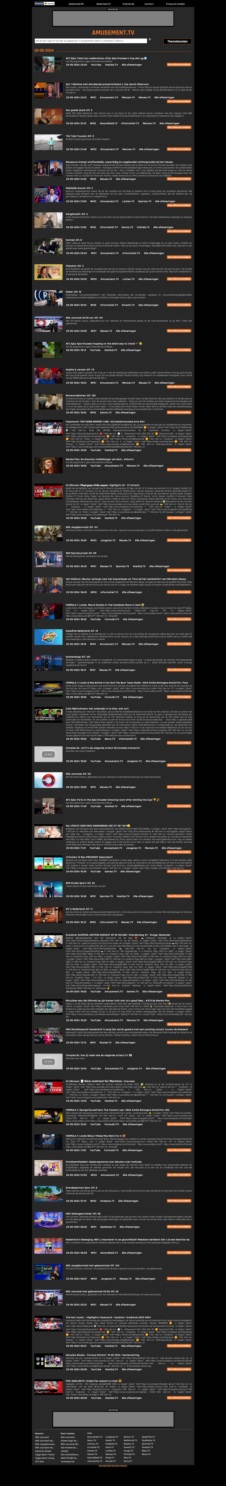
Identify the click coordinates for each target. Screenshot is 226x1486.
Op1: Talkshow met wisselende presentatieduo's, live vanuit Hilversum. (107, 84)
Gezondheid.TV (108, 123)
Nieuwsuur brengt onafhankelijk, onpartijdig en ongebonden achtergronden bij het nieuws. (120, 162)
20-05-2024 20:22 (76, 305)
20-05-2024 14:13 (76, 1042)
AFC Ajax (39, 1461)
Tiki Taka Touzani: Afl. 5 (80, 136)
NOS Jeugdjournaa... (45, 1444)
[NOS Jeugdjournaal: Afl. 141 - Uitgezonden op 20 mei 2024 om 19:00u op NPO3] (48, 540)
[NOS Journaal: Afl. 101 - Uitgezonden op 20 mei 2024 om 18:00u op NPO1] (48, 787)
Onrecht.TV (128, 305)
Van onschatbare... (70, 1454)
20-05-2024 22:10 (76, 123)
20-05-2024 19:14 (76, 350)
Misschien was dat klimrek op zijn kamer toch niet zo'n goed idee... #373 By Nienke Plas (118, 1000)
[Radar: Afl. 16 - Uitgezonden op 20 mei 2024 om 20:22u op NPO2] (48, 305)
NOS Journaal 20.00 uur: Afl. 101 (84, 318)
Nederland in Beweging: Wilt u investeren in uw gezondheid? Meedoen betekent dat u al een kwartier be (127, 1239)
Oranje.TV (128, 1450)
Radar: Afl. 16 (73, 292)
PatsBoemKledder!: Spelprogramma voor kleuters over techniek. (104, 1162)
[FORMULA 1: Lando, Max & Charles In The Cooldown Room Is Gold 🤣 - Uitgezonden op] (48, 618)
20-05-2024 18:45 (76, 592)
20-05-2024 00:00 (76, 1369)
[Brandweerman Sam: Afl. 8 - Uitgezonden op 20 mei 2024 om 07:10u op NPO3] (48, 1201)
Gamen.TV (110, 871)
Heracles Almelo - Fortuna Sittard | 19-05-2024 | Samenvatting (102, 1355)
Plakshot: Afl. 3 (75, 266)
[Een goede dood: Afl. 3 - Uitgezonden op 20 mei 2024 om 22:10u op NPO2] (48, 123)
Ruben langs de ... (69, 1440)
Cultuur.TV (92, 1443)
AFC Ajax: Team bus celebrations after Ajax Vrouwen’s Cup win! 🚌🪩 (106, 58)
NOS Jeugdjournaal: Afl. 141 (82, 527)
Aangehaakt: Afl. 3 (77, 214)
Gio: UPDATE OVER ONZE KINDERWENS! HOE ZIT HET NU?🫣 (98, 826)
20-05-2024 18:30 (76, 619)
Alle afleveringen (132, 65)
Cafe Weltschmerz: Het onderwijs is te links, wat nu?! (97, 708)
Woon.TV (146, 1454)
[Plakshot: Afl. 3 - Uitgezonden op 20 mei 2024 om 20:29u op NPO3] (48, 279)
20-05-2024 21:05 (76, 227)
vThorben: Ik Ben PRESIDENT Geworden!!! (89, 857)
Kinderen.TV (107, 1201)
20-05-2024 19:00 (76, 450)
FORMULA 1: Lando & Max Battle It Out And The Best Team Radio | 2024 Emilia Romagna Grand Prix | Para (127, 683)
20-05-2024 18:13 (76, 670)
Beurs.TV (110, 739)
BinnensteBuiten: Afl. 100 (81, 395)
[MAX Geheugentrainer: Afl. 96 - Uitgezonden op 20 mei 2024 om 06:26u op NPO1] (48, 1227)
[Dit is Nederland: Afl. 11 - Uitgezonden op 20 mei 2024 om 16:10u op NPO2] (48, 922)
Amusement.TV (109, 97)
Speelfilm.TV (148, 1436)
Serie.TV (128, 1461)
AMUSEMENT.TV (113, 33)
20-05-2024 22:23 (76, 97)
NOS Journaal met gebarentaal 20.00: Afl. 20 (92, 1291)
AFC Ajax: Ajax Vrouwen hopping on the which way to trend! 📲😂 (104, 343)
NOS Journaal (42, 1437)
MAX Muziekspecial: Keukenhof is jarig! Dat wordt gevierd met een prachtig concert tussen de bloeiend (127, 1029)
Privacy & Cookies (175, 4)
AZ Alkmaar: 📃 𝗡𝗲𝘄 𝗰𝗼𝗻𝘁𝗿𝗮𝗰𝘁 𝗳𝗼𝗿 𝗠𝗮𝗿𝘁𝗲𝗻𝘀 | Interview (100, 1081)
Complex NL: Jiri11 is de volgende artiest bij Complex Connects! (103, 748)
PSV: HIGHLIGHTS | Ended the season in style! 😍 (94, 1381)
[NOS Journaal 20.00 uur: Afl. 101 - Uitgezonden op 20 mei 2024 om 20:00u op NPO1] (48, 331)
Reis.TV (127, 1457)
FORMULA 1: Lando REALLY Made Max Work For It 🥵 (96, 1136)
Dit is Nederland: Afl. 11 (79, 909)
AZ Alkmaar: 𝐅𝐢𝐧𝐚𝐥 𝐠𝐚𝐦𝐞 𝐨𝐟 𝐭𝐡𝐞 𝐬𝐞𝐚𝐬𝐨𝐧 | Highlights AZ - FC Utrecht (103, 485)
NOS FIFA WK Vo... (69, 1458)
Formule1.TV (112, 619)
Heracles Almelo (43, 1451)
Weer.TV (146, 1450)
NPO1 (93, 97)
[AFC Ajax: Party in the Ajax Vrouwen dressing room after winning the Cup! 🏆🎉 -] (48, 813)
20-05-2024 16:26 (76, 896)
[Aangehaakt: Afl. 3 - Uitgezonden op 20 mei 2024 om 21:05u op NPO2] (48, 227)
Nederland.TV (103, 4)
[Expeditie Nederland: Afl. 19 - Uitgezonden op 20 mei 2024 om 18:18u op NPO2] (48, 644)
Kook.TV (110, 1447)
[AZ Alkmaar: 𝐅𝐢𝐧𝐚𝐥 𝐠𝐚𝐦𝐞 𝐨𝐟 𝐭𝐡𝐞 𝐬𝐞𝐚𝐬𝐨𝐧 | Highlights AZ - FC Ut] (48, 498)
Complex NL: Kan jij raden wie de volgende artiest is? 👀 (99, 1055)
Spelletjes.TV (108, 1227)
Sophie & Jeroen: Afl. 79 (80, 369)
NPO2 (93, 123)
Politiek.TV (143, 227)
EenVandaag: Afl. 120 (78, 657)
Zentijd (64, 1451)
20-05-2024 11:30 (76, 1150)
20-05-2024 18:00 (76, 697)
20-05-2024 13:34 (76, 1068)
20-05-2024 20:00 (76, 331)
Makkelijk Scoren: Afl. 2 (79, 188)
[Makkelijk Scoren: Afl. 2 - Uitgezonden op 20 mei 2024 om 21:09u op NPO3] (48, 201)
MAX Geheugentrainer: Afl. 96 (83, 1213)
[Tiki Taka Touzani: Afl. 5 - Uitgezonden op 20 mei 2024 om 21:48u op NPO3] (48, 149)
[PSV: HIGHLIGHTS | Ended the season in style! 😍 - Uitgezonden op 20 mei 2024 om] (48, 1394)
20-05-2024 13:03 (76, 1101)
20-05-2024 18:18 (76, 644)
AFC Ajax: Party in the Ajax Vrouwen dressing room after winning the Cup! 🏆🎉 (113, 800)
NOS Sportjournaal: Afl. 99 (81, 553)
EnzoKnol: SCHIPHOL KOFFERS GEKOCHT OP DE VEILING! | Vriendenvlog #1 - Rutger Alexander (118, 935)
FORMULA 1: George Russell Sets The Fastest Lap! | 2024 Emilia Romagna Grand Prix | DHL (118, 1110)
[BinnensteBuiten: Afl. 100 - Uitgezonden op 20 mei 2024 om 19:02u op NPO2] (48, 409)
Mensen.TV (128, 97)
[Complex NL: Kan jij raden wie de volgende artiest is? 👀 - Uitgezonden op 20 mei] (48, 1068)
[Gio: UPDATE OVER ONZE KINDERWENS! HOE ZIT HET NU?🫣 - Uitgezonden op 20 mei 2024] (48, 839)
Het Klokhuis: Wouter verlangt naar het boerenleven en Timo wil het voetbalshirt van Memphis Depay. (126, 579)
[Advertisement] (113, 18)
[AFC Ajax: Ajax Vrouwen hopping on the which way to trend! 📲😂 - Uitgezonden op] (48, 357)
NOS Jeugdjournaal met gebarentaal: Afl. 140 (92, 1265)
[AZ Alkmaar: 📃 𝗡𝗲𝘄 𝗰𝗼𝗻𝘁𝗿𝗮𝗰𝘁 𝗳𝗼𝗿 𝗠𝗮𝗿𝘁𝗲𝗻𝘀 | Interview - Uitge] (48, 1094)
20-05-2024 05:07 (76, 1279)
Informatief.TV (130, 123)
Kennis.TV (127, 227)
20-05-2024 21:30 (76, 179)
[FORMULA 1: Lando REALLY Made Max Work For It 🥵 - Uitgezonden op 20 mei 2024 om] (48, 1149)
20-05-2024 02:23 (76, 1304)
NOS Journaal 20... (70, 1444)
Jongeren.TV (107, 540)
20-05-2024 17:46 (76, 806)
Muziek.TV (105, 1042)
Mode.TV (110, 1457)
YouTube (96, 65)
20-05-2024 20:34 (76, 253)
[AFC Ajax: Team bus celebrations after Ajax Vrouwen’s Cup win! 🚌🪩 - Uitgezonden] (48, 71)
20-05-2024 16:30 (76, 871)
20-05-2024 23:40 (76, 65)
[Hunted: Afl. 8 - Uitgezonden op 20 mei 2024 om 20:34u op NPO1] (48, 253)
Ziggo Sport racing (44, 1458)
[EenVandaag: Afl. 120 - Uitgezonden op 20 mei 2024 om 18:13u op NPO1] (48, 670)
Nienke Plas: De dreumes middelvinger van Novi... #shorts (100, 459)
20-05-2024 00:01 (76, 1346)
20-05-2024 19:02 (76, 412)
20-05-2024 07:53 (76, 1175)
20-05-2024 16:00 (76, 991)
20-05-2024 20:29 (76, 279)
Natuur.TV (129, 1436)
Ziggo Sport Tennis (45, 1454)
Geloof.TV (92, 1454)
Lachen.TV (128, 201)
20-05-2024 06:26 (76, 1227)
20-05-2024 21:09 (76, 201)
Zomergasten (67, 1461)
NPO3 (93, 149)
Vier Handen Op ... (69, 1447)
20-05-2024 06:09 (76, 1253)
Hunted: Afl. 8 (74, 240)
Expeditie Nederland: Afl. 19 (82, 631)
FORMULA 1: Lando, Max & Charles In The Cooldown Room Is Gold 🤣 (105, 605)
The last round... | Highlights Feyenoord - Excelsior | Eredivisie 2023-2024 (108, 1317)
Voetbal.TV (111, 65)
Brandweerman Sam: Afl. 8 (81, 1188)
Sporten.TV (144, 201)
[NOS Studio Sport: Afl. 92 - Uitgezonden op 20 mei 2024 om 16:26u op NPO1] (48, 896)
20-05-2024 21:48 (76, 149)
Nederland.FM (76, 4)
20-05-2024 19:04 (76, 383)
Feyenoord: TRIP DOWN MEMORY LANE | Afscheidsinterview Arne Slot (105, 421)
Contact (149, 4)
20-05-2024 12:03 (76, 1124)
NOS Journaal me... (44, 1440)
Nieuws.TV (144, 97)
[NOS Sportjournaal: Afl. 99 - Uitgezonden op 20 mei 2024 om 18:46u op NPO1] (48, 566)
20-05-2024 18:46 (76, 566)
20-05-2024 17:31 (76, 848)
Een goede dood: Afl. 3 (79, 110)
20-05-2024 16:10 (76, 922)
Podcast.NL (129, 4)
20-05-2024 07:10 (76, 1201)
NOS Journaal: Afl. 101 (78, 774)
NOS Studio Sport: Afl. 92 (80, 883)
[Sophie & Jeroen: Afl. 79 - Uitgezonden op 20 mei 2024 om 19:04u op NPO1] (48, 383)
